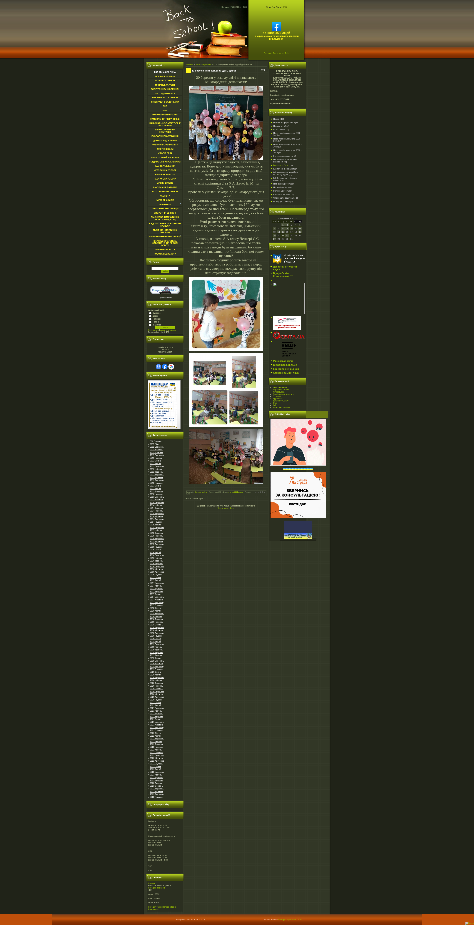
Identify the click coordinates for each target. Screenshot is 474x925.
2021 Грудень (156, 730)
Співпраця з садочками (284, 198)
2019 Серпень (156, 658)
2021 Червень (156, 716)
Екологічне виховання (283, 169)
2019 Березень (157, 644)
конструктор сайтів (287, 920)
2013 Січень (155, 486)
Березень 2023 (287, 218)
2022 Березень (157, 739)
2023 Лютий (155, 769)
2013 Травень (156, 491)
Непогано (157, 319)
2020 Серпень (156, 688)
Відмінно (157, 313)
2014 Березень (157, 502)
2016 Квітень (156, 558)
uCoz (300, 920)
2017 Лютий (155, 580)
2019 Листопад (157, 666)
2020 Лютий (155, 675)
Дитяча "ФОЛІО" (280, 401)
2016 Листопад (157, 572)
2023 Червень (156, 780)
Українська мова (281, 389)
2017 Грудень (156, 605)
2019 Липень (156, 655)
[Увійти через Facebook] (165, 366)
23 (287, 235)
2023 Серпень (156, 786)
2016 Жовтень (156, 569)
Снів (275, 403)
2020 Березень (157, 677)
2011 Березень (157, 447)
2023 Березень (157, 772)
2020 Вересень (157, 691)
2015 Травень (156, 533)
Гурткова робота (281, 191)
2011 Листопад (157, 455)
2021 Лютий (155, 705)
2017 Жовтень (156, 600)
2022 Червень (156, 747)
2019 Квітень (156, 647)
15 (283, 232)
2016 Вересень (157, 566)
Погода (151, 883)
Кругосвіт (277, 398)
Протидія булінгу (281, 187)
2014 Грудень (156, 522)
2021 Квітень (156, 711)
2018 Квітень (156, 616)
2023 (197, 64)
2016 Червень (156, 563)
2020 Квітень (156, 680)
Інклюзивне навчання (283, 156)
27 (274, 239)
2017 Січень (155, 577)
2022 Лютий (155, 736)
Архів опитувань (168, 330)
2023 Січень (155, 766)
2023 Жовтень (156, 791)
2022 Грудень (156, 764)
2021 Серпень (156, 719)
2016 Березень (157, 555)
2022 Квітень (156, 741)
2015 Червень (156, 536)
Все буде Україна (281, 201)
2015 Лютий (155, 525)
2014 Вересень (157, 513)
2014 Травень (156, 508)
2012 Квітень (156, 469)
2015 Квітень (156, 530)
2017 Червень (156, 591)
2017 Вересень (157, 597)
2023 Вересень (157, 789)
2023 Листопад (157, 794)
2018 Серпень (156, 625)
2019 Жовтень (156, 663)
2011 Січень (155, 444)
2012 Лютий (155, 463)
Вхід (287, 53)
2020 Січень (155, 672)
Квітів (275, 405)
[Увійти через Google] (171, 367)
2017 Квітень (156, 586)
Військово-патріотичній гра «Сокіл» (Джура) (285, 173)
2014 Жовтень (156, 516)
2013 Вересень (157, 497)
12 (300, 228)
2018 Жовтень (156, 630)
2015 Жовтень (156, 541)
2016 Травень (156, 561)
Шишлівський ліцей (285, 364)
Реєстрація (278, 53)
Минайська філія (283, 361)
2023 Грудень (156, 797)
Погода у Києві (155, 907)
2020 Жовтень (156, 694)
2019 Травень (156, 650)
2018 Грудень (156, 636)
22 (214, 64)
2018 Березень (157, 613)
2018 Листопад (157, 633)
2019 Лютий (155, 641)
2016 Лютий (155, 552)
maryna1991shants (235, 492)
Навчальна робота (282, 184)
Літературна (278, 392)
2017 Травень (156, 588)
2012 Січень (155, 461)
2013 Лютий (155, 488)
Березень (206, 64)
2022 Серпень (156, 752)
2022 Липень (156, 750)
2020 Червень (156, 686)
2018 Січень (155, 608)
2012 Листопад (157, 480)
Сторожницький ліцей (286, 372)
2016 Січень (155, 550)
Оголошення (279, 129)
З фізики (277, 396)
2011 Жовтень (156, 452)
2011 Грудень (156, 458)
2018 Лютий (155, 611)
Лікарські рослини (281, 407)
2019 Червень (156, 652)
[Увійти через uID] (158, 366)
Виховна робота (201, 492)
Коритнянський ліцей (286, 369)
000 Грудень (155, 441)
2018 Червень (156, 622)
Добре (155, 316)
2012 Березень (157, 466)
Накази (276, 119)
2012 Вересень (157, 475)
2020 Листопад (157, 697)
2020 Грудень (156, 700)
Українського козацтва (283, 394)
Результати (153, 330)
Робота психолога (281, 194)
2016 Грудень (156, 575)
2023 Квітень (156, 775)
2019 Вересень (157, 661)
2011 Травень (156, 450)
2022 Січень (155, 733)
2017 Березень (157, 583)
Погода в (156, 888)
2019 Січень (155, 638)
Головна (267, 53)
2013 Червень (156, 494)
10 (291, 228)
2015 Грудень (156, 547)
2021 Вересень (157, 722)
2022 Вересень (157, 755)
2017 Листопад (157, 602)
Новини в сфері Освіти (284, 122)
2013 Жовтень (156, 500)
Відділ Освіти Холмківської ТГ (283, 275)
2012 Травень (156, 472)
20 (274, 235)
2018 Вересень (157, 627)
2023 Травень (156, 777)
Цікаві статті (279, 126)
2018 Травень (156, 619)
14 (279, 232)
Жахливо (157, 325)
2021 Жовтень (156, 725)
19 (300, 232)
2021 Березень (157, 708)
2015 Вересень (157, 538)
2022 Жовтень (156, 758)
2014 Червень (156, 511)
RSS (285, 7)
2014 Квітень (156, 505)
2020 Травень (156, 683)
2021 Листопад (157, 727)
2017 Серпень (156, 594)
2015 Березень (157, 527)
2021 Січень (155, 702)
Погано (156, 322)
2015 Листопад (157, 544)
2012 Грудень (156, 483)
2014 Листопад (157, 519)
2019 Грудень (156, 669)
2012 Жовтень (156, 477)
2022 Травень (156, 744)
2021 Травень (156, 714)
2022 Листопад (157, 761)
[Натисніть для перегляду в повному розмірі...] (226, 159)
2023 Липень (156, 783)
